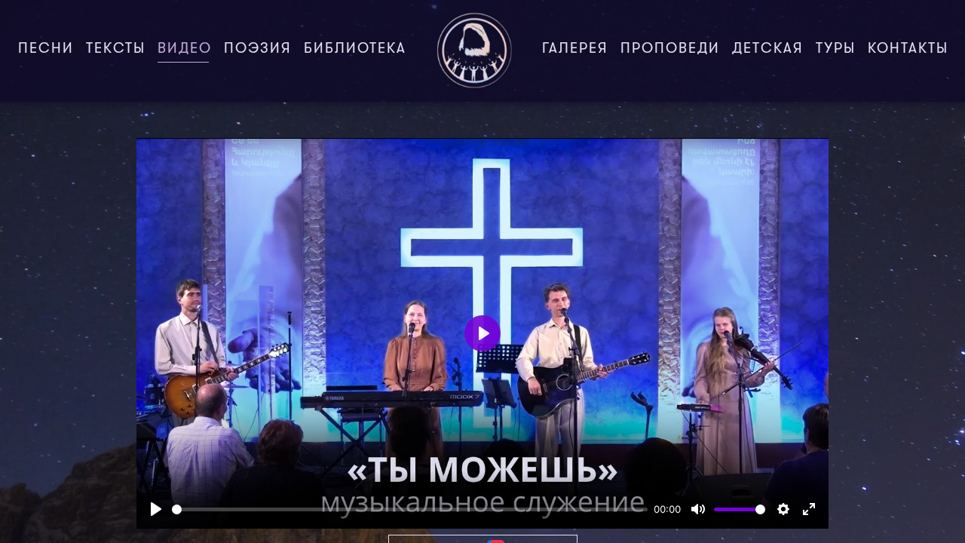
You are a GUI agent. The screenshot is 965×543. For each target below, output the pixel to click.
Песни (46, 49)
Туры (836, 49)
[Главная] (474, 51)
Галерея (575, 49)
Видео (188, 49)
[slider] (410, 509)
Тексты (116, 49)
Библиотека (355, 49)
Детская (768, 49)
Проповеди (670, 49)
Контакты (908, 49)
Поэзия (258, 49)
